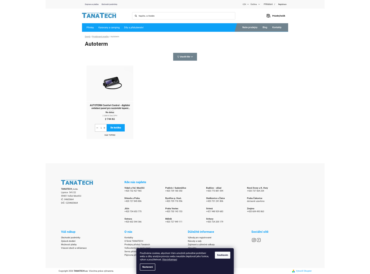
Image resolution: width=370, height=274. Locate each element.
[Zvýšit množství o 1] (104, 127)
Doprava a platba (92, 4)
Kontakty (276, 27)
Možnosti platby (69, 244)
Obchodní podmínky (109, 4)
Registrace (282, 4)
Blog (265, 27)
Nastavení (147, 267)
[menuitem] (90, 27)
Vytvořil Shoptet (304, 271)
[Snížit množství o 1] (97, 127)
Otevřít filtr (185, 57)
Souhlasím (222, 255)
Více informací (169, 259)
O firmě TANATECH (133, 241)
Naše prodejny (249, 27)
